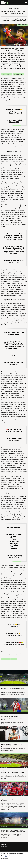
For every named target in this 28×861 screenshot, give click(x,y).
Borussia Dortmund (5, 659)
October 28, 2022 (14, 440)
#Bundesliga (13, 253)
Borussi (21, 131)
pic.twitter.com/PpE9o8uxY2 (14, 431)
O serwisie (3, 844)
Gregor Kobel (13, 659)
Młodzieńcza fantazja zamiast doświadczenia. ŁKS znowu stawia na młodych (11, 718)
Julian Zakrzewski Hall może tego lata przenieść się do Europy (11, 745)
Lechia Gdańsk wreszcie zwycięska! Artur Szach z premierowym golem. (12, 689)
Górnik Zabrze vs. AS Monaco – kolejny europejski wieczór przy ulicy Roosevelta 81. (13, 831)
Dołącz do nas (4, 846)
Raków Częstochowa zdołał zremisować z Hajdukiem (12, 799)
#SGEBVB (12, 111)
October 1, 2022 (13, 364)
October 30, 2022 (14, 557)
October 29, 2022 (14, 122)
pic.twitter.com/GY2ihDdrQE (14, 635)
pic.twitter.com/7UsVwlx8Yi (14, 113)
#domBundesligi (19, 252)
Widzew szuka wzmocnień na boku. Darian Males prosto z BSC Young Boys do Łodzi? (13, 771)
